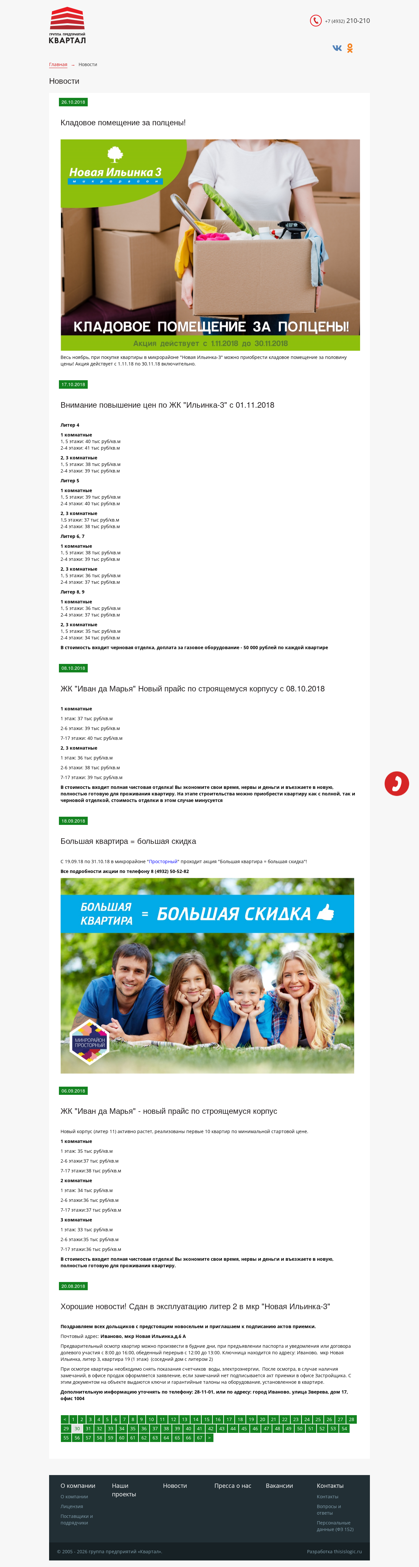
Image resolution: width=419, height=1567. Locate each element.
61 (133, 1437)
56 (77, 1437)
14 (195, 1419)
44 (233, 1428)
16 (218, 1419)
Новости (175, 1485)
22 (284, 1419)
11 (162, 1419)
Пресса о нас (232, 1485)
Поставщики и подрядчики (77, 1519)
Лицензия (72, 1506)
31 (88, 1428)
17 (229, 1419)
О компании (74, 1496)
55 (66, 1437)
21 (273, 1419)
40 (188, 1428)
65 (177, 1437)
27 (340, 1419)
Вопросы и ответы (329, 1509)
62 (144, 1437)
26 (329, 1419)
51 (311, 1428)
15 (207, 1419)
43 (222, 1428)
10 (151, 1419)
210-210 (347, 20)
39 (177, 1428)
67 (199, 1437)
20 (262, 1419)
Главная (58, 64)
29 (66, 1428)
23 (296, 1419)
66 (188, 1437)
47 (266, 1428)
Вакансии (279, 1485)
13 (184, 1419)
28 (351, 1419)
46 (255, 1428)
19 (251, 1419)
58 (99, 1437)
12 (173, 1419)
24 (307, 1419)
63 (155, 1437)
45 (244, 1428)
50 (299, 1428)
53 (333, 1428)
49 (288, 1428)
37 (155, 1428)
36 (144, 1428)
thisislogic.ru (348, 1551)
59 (110, 1437)
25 (318, 1419)
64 (166, 1437)
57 (88, 1437)
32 (99, 1428)
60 (121, 1437)
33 (110, 1428)
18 (240, 1419)
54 (344, 1428)
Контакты (327, 1496)
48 (277, 1428)
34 (121, 1428)
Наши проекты (124, 1490)
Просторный (163, 861)
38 (166, 1428)
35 (133, 1428)
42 (210, 1428)
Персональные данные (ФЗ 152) (335, 1526)
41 (199, 1428)
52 (322, 1428)
